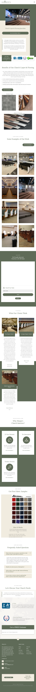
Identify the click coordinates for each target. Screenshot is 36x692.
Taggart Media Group (19, 684)
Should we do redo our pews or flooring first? (15, 566)
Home (20, 646)
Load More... (18, 298)
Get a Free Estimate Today (15, 33)
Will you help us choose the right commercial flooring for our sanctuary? (17, 571)
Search (18, 294)
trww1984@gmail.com (8, 664)
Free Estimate (21, 653)
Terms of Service (28, 685)
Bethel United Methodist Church (9, 386)
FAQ (19, 648)
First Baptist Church (9, 334)
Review (27, 650)
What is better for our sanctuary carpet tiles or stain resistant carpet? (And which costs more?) (16, 554)
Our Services (28, 651)
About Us (28, 646)
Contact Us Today (8, 677)
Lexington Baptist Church (26, 334)
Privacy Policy (29, 653)
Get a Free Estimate (7, 89)
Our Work (20, 650)
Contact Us (21, 651)
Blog (27, 648)
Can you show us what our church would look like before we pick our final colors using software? (16, 576)
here (24, 76)
